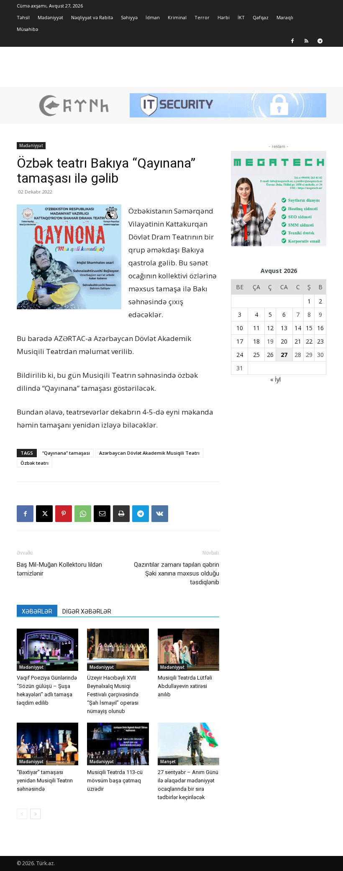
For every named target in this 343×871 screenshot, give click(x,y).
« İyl (275, 379)
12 (270, 328)
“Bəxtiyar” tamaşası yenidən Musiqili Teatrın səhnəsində (45, 780)
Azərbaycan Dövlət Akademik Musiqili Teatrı (149, 453)
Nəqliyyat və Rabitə (92, 17)
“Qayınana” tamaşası (66, 453)
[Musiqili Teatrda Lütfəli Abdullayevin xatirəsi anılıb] (188, 650)
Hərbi (224, 17)
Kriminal (177, 17)
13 (284, 328)
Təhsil (23, 17)
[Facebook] (292, 41)
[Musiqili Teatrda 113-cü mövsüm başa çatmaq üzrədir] (117, 744)
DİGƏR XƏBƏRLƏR (86, 611)
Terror (202, 17)
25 (256, 355)
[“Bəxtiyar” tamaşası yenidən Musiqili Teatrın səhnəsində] (47, 744)
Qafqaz (261, 17)
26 (270, 355)
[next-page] (35, 814)
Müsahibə (27, 29)
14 (297, 328)
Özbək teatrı (34, 463)
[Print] (121, 513)
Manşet (168, 761)
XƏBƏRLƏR (37, 611)
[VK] (159, 513)
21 (297, 341)
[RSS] (306, 41)
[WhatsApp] (82, 513)
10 (239, 328)
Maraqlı (284, 17)
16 (320, 328)
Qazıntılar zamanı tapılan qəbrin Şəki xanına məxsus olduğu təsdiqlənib (176, 573)
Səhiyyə (129, 17)
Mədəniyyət (50, 17)
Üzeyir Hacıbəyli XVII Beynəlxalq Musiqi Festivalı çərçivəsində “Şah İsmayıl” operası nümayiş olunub (112, 694)
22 (309, 341)
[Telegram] (320, 41)
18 (256, 341)
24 (239, 355)
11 (256, 328)
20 (284, 341)
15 (309, 328)
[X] (44, 513)
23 (320, 341)
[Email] (102, 513)
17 (239, 341)
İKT (241, 17)
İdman (153, 17)
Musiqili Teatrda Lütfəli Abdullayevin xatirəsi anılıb (185, 686)
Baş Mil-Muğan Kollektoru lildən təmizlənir (59, 569)
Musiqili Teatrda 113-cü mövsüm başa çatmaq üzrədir (115, 780)
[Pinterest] (63, 513)
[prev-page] (22, 814)
